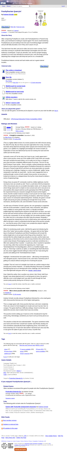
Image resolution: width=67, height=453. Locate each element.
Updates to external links (10, 424)
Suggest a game (10, 398)
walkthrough (7, 353)
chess (5, 349)
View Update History (51, 436)
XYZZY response (24, 353)
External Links (20, 27)
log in (56, 110)
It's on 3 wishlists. (33, 32)
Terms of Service (24, 441)
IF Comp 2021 (17, 139)
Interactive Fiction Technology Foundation (33, 443)
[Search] (29, 6)
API (45, 441)
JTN (25, 436)
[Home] (33, 2)
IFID (4, 372)
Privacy (30, 441)
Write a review (19, 131)
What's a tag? (39, 345)
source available (40, 351)
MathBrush (8, 292)
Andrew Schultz (8, 14)
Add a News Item (10, 437)
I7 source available (25, 349)
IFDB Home (3, 441)
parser (22, 351)
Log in (5, 356)
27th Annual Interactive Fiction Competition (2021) (26, 119)
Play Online (44, 66)
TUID (5, 374)
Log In (63, 6)
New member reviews (9, 420)
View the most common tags (27, 345)
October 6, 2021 (42, 290)
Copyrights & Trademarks (38, 441)
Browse (9, 6)
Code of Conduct (16, 441)
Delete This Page (21, 437)
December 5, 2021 (29, 135)
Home (3, 6)
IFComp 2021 (40, 349)
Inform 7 (19, 371)
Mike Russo (8, 137)
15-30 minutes (17, 294)
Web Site (13, 27)
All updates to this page (10, 428)
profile (15, 14)
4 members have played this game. (18, 32)
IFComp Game (8, 351)
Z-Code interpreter (36, 82)
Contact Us (9, 441)
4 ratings (15, 30)
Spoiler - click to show (35, 270)
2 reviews (4, 32)
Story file (15, 82)
